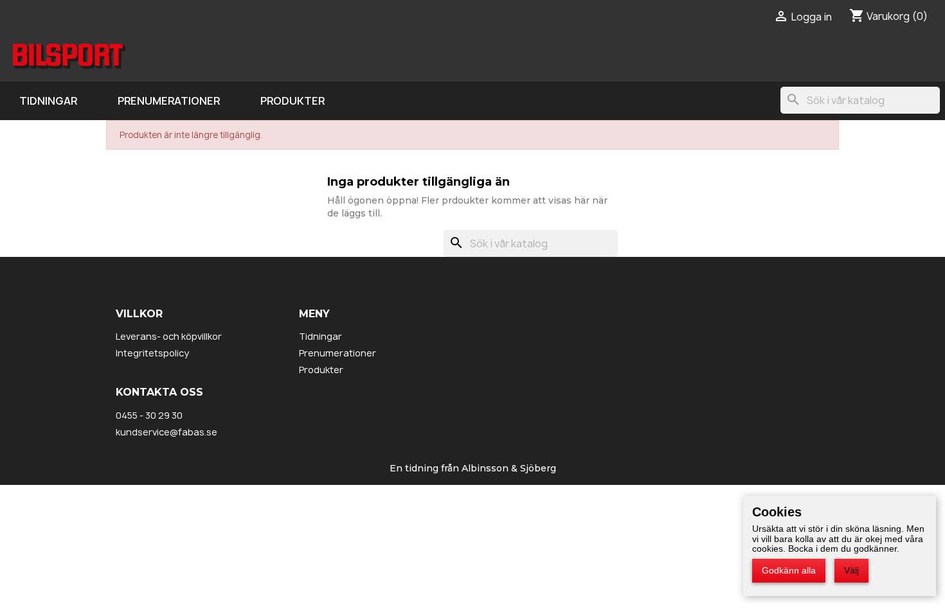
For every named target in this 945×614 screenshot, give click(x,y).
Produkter (292, 101)
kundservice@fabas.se (166, 432)
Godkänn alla (789, 570)
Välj (851, 570)
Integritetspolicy (152, 353)
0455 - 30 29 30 (149, 415)
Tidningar (48, 101)
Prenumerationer (169, 101)
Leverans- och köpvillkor (169, 336)
